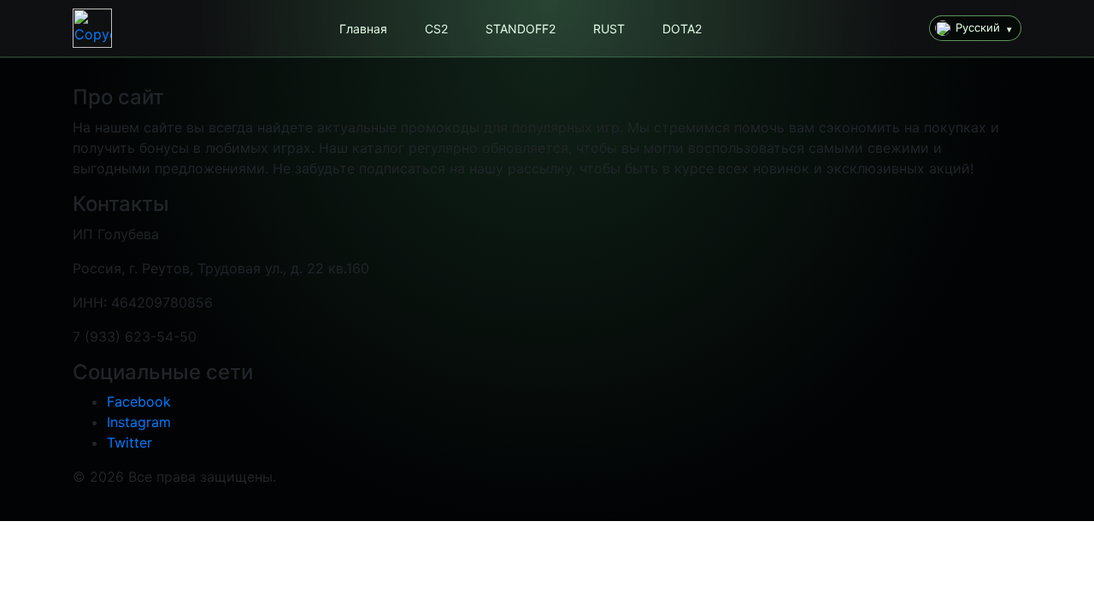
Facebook (139, 401)
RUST (609, 28)
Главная (363, 28)
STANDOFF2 (520, 28)
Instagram (139, 421)
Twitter (129, 442)
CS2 (436, 28)
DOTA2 (682, 28)
